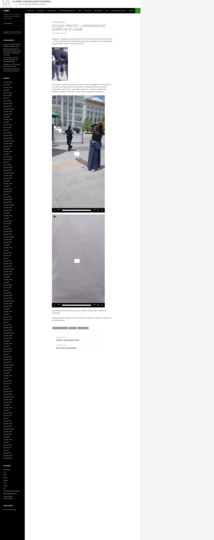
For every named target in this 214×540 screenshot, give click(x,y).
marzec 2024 (7, 159)
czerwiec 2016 (7, 408)
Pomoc (131, 10)
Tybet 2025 (30, 10)
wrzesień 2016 (7, 400)
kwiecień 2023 (7, 189)
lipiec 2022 (6, 213)
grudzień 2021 (7, 231)
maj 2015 (6, 442)
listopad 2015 (7, 426)
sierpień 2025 (7, 114)
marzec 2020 (7, 288)
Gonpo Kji (55, 39)
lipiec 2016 (6, 405)
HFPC (63, 22)
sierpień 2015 (7, 434)
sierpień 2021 (7, 242)
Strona (5, 483)
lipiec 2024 (6, 149)
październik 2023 (8, 173)
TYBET (6, 10)
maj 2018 (6, 346)
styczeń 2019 (7, 325)
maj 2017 (6, 378)
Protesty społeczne (60, 328)
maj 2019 (6, 314)
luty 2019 (6, 322)
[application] (78, 153)
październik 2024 (8, 141)
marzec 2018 (7, 352)
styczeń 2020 (7, 293)
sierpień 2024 (7, 146)
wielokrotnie (65, 39)
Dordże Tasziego (87, 91)
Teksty (5, 486)
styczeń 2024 (7, 165)
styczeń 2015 (7, 453)
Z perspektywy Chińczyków (11, 491)
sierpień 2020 (7, 274)
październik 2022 (8, 205)
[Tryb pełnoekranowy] (102, 210)
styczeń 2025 (7, 133)
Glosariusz (40, 10)
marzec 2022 (7, 223)
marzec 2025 (7, 127)
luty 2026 (6, 98)
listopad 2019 (7, 298)
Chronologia (51, 10)
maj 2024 (6, 154)
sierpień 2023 (7, 178)
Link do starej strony (9, 510)
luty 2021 (6, 258)
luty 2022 (6, 226)
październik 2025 (8, 109)
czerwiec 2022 (7, 215)
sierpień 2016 (7, 402)
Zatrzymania (83, 328)
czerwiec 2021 (7, 247)
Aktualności (56, 22)
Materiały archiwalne (118, 10)
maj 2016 (6, 410)
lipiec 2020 (6, 277)
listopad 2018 (7, 330)
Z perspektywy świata (10, 494)
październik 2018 (8, 333)
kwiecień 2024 (7, 157)
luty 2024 (6, 162)
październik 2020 (8, 269)
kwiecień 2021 (7, 253)
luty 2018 (6, 354)
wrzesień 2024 (7, 143)
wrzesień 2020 (7, 272)
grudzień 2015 (7, 424)
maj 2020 (6, 282)
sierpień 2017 (7, 370)
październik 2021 (8, 237)
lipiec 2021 (6, 245)
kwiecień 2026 (7, 93)
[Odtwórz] (55, 210)
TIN (4, 488)
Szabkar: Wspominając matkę (67, 338)
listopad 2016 (7, 394)
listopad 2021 (7, 234)
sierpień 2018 (7, 338)
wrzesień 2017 (7, 368)
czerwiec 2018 (7, 344)
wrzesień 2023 (7, 175)
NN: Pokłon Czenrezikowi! (66, 346)
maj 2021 (6, 250)
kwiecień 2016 (7, 413)
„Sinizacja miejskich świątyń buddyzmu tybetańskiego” (12, 45)
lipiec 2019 (6, 309)
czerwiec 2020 (7, 280)
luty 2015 (6, 450)
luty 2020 (6, 290)
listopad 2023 (7, 170)
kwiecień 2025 (7, 125)
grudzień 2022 (7, 199)
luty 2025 (6, 130)
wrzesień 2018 (7, 336)
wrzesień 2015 (7, 432)
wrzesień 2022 (7, 207)
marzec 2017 (7, 384)
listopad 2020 (7, 266)
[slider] (76, 210)
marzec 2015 (7, 448)
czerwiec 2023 (7, 183)
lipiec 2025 (6, 117)
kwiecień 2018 (7, 349)
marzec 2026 (7, 95)
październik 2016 (8, 397)
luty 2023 (6, 194)
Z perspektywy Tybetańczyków (8, 497)
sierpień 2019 (7, 306)
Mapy (79, 10)
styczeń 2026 (7, 101)
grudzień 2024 (7, 135)
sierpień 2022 (7, 210)
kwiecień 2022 (7, 221)
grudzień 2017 (7, 360)
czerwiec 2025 (7, 119)
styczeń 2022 (7, 229)
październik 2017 (8, 365)
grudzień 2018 (7, 328)
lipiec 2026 (6, 85)
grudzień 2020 (7, 263)
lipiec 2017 (6, 373)
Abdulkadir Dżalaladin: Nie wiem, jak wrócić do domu (11, 70)
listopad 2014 (7, 458)
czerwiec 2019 (7, 312)
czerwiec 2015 (7, 440)
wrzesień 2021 (7, 239)
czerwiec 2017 (7, 376)
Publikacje (87, 10)
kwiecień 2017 (7, 381)
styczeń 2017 (7, 389)
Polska (5, 478)
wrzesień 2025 (7, 111)
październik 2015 (8, 429)
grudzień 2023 (7, 167)
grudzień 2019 (7, 296)
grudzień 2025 (7, 103)
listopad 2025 (7, 106)
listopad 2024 (7, 138)
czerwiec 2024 (7, 151)
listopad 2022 (7, 202)
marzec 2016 (7, 416)
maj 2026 (6, 90)
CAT (4, 472)
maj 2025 (6, 122)
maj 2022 (6, 218)
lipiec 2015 (6, 437)
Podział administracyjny (67, 10)
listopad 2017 (7, 362)
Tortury (73, 328)
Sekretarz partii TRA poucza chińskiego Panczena (12, 65)
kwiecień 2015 (7, 445)
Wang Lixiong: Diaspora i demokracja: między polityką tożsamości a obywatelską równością (12, 52)
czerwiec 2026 (7, 87)
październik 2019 (8, 301)
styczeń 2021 (7, 261)
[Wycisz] (98, 210)
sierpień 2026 (7, 82)
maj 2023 (6, 186)
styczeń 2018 (7, 357)
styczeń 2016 (7, 421)
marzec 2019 (7, 320)
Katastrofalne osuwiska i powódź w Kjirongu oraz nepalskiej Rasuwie (10, 59)
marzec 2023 (7, 191)
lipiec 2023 (6, 181)
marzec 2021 (7, 255)
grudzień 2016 (7, 392)
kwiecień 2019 (7, 317)
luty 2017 (6, 386)
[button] (77, 154)
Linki (106, 10)
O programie (7, 23)
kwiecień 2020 (7, 285)
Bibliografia (98, 10)
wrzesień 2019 (7, 304)
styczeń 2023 (7, 197)
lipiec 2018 (6, 341)
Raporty (5, 480)
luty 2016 (6, 418)
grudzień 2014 (7, 456)
